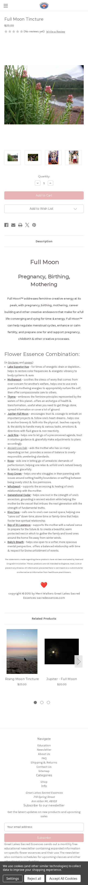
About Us (44, 754)
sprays (28, 362)
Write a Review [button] (55, 31)
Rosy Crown (15, 473)
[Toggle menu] (5, 5)
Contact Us (44, 767)
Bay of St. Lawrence (19, 524)
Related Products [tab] (44, 618)
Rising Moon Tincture (22, 679)
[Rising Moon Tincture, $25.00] (22, 651)
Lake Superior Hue (18, 366)
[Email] (13, 225)
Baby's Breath (16, 542)
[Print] (20, 225)
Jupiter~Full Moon (18, 413)
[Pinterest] (34, 225)
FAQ (44, 758)
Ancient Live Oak (17, 448)
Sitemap (44, 771)
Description (44, 241)
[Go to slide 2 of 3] (41, 702)
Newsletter (44, 749)
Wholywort (14, 486)
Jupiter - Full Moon (61, 679)
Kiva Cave (13, 512)
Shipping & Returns (44, 762)
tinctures (13, 362)
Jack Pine (13, 435)
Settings (12, 878)
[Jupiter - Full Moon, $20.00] (62, 651)
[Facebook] (6, 225)
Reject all (34, 878)
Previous (5, 661)
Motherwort (14, 379)
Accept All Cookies (63, 878)
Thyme (12, 396)
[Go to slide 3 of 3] (48, 702)
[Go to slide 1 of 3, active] (35, 702)
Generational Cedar (19, 495)
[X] (27, 225)
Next (78, 661)
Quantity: (44, 176)
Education (44, 745)
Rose (11, 460)
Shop (44, 782)
